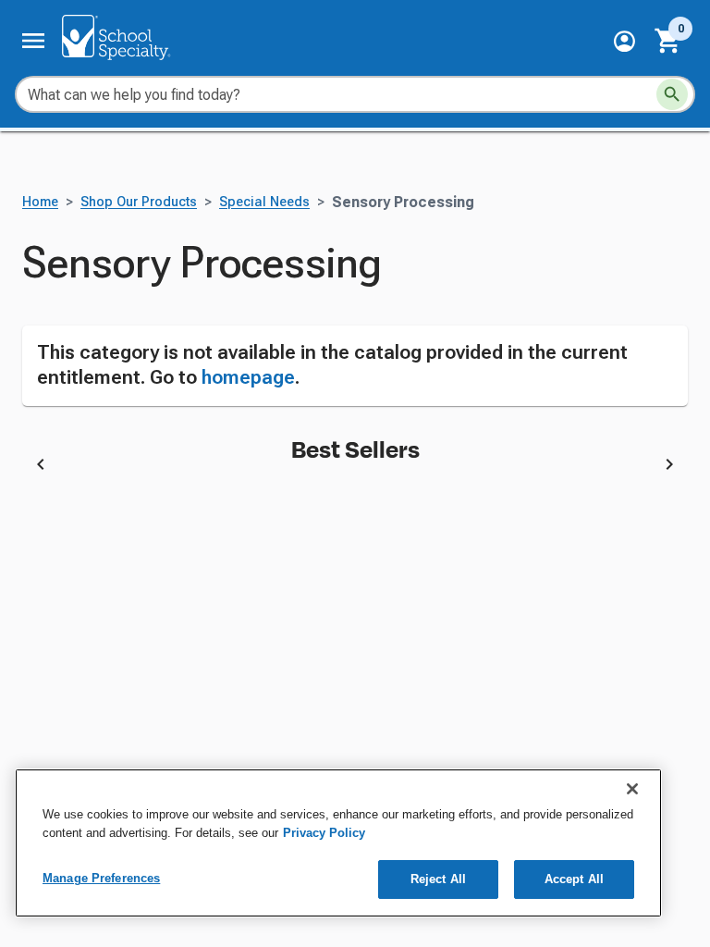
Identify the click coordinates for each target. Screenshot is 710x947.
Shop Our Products (138, 202)
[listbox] (355, 467)
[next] (669, 467)
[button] (624, 41)
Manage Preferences (101, 878)
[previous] (40, 467)
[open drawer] (33, 40)
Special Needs (264, 202)
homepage (248, 377)
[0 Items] (668, 40)
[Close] (632, 789)
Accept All (574, 879)
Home (40, 202)
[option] (218, 467)
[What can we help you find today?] (672, 94)
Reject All (438, 879)
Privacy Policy (324, 833)
